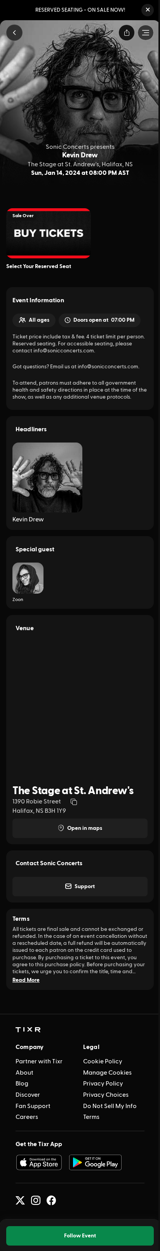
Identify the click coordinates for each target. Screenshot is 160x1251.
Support (85, 886)
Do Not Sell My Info (110, 1106)
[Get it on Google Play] (95, 1162)
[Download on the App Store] (39, 1162)
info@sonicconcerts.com (108, 366)
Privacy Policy (103, 1083)
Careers (27, 1117)
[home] (28, 1030)
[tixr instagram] (35, 1200)
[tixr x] (20, 1200)
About (24, 1073)
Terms (91, 1117)
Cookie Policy (102, 1061)
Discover (28, 1095)
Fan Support (33, 1106)
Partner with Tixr (39, 1061)
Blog (22, 1083)
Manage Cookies (107, 1073)
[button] (147, 10)
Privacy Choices (106, 1095)
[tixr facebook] (51, 1200)
